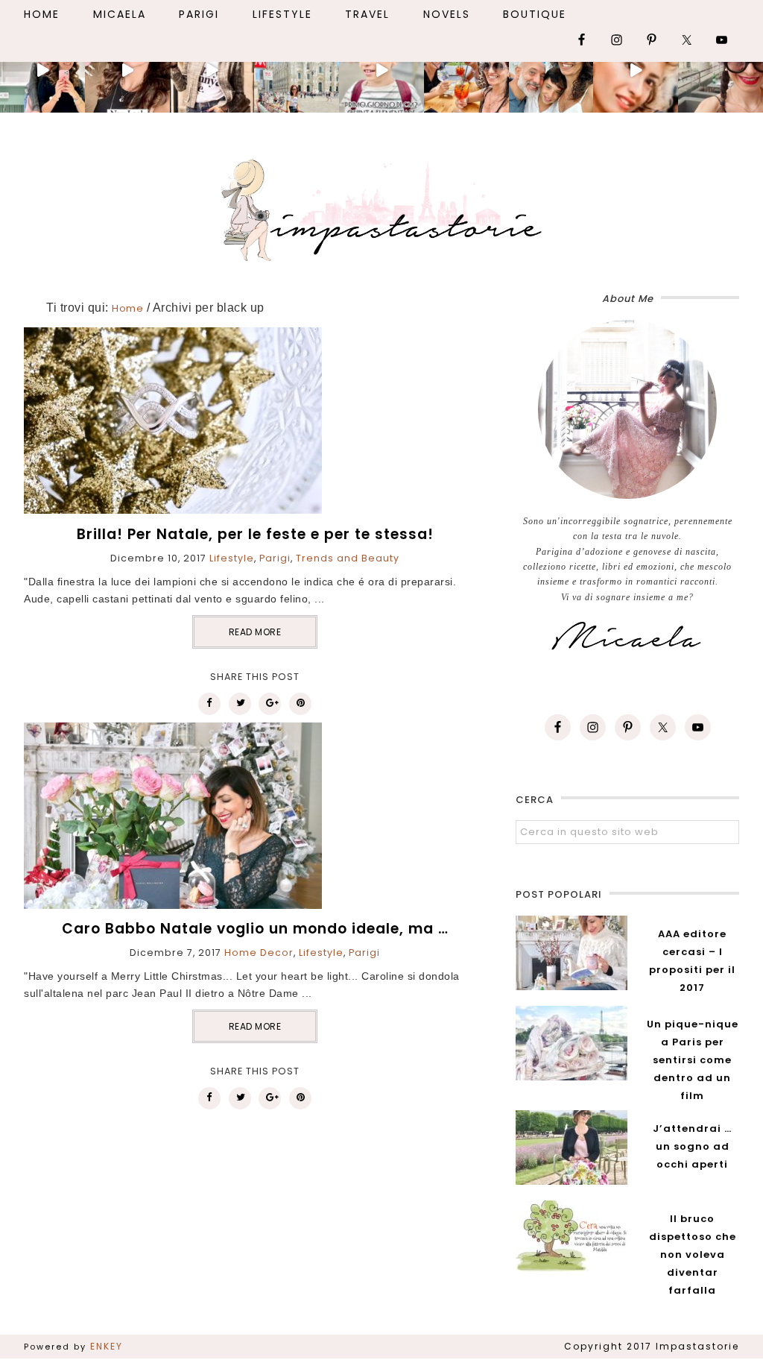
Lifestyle (231, 558)
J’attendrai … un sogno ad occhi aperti (692, 1146)
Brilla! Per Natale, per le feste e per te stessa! (255, 534)
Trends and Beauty (347, 558)
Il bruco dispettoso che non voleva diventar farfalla (692, 1254)
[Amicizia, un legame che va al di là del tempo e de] (466, 70)
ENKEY (106, 1346)
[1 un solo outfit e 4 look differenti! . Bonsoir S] (212, 70)
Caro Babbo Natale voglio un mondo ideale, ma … (255, 929)
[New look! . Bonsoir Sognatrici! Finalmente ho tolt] (127, 70)
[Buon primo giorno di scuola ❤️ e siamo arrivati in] (381, 70)
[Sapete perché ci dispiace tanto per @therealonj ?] (635, 70)
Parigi (275, 558)
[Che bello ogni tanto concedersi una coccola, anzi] (42, 70)
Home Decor (259, 952)
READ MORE (255, 632)
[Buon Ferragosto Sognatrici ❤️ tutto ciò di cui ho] (551, 70)
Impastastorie (381, 207)
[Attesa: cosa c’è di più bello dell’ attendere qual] (720, 70)
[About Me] (627, 409)
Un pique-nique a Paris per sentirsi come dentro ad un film (692, 1060)
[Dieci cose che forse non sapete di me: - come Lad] (296, 70)
